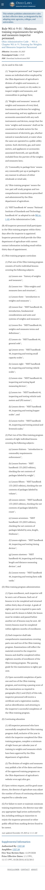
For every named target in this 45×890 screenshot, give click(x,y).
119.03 (21, 55)
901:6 (35, 41)
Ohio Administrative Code (15, 41)
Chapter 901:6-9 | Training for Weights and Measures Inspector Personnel (22, 46)
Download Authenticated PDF (18, 58)
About (34, 869)
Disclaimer (14, 869)
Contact (25, 869)
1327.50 (21, 846)
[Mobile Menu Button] (2, 4)
